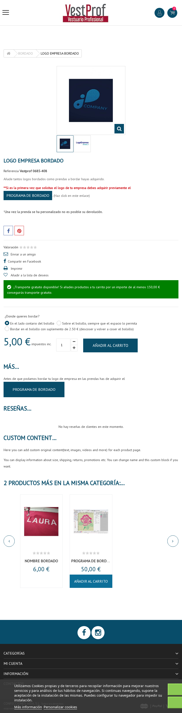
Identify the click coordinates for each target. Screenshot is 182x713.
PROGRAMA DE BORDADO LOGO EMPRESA (106, 560)
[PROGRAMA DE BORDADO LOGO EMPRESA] (91, 521)
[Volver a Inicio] (8, 54)
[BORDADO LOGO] (65, 143)
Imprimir (17, 268)
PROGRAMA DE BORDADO (34, 389)
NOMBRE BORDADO (41, 560)
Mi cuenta (13, 663)
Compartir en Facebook (24, 261)
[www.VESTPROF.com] (85, 13)
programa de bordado (27, 195)
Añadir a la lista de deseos (30, 275)
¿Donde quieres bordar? (23, 316)
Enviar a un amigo (23, 254)
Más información (28, 706)
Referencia (11, 171)
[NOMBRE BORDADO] (41, 521)
